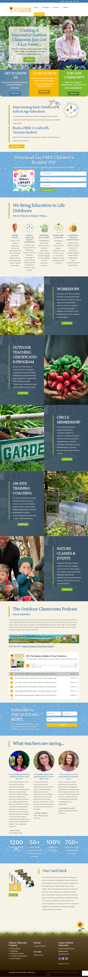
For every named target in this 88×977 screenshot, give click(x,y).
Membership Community (58, 236)
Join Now (29, 59)
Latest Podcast (40, 946)
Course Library (15, 948)
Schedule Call (16, 146)
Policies (61, 964)
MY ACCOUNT (39, 14)
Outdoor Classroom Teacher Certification (29, 238)
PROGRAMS (45, 7)
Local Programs (15, 958)
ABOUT (36, 7)
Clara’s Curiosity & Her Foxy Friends (37, 646)
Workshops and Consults (44, 236)
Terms (67, 964)
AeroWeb (62, 972)
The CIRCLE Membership (18, 956)
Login (70, 1)
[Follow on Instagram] (63, 958)
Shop (66, 1)
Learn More (14, 93)
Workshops (14, 951)
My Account (39, 955)
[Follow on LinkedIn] (66, 958)
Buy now (13, 895)
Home (62, 1)
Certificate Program (17, 953)
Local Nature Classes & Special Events (73, 237)
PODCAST (56, 7)
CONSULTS (66, 7)
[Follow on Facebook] (59, 958)
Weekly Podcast (15, 236)
